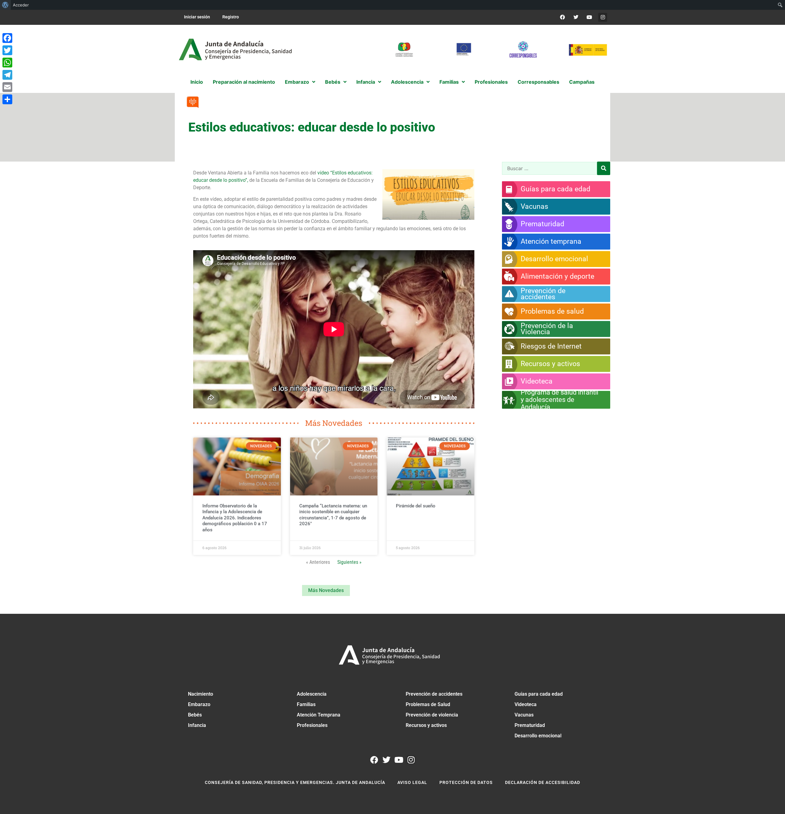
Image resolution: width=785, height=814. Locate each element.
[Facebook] (562, 17)
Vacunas (524, 715)
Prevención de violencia (432, 715)
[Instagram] (602, 17)
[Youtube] (589, 17)
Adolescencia (312, 694)
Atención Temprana (318, 715)
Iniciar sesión (197, 16)
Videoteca (526, 704)
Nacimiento (200, 694)
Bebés (195, 715)
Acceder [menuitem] (21, 4)
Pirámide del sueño (415, 506)
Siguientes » (349, 562)
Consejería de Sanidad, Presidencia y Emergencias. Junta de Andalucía (295, 782)
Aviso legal (412, 782)
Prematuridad (530, 725)
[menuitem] (5, 5)
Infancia (197, 725)
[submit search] (603, 168)
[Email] (7, 87)
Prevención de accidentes (434, 694)
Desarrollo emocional (538, 736)
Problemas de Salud (428, 704)
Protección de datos (466, 782)
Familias (306, 704)
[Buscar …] (549, 168)
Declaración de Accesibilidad (542, 782)
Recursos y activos (426, 725)
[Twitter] (576, 17)
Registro (230, 16)
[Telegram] (7, 75)
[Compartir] (7, 99)
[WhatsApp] (7, 62)
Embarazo (199, 704)
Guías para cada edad (539, 694)
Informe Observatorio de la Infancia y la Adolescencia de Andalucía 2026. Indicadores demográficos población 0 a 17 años (234, 518)
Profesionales (312, 725)
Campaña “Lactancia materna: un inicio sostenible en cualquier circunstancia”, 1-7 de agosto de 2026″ (333, 515)
